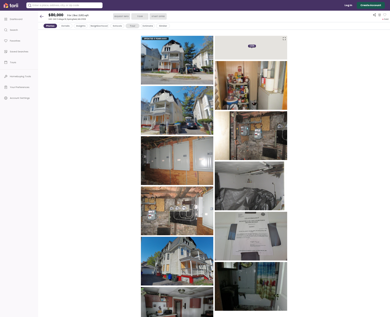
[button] (19, 19)
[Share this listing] (374, 14)
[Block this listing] (379, 15)
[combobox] (66, 5)
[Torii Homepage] (13, 5)
